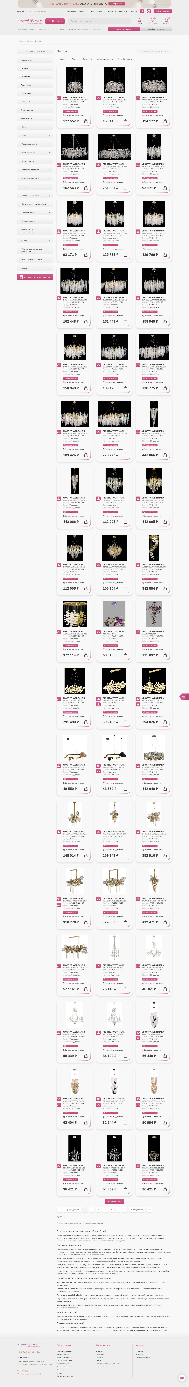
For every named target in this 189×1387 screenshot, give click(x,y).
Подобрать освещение (82, 21)
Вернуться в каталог (36, 51)
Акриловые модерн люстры (69, 1223)
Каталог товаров (63, 1364)
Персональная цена (71, 111)
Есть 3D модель (125, 59)
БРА (52, 29)
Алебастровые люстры (93, 1223)
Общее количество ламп (31, 260)
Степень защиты (28, 221)
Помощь (133, 11)
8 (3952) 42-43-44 (38, 11)
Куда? (24, 135)
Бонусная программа (64, 1351)
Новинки (123, 11)
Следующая (137, 1209)
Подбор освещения (156, 29)
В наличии (87, 59)
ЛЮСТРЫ (96, 29)
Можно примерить (105, 59)
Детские (24, 68)
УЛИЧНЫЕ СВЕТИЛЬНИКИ (78, 29)
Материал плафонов (30, 170)
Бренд (24, 187)
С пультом (25, 102)
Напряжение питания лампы (33, 204)
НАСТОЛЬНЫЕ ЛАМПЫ (25, 29)
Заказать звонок (163, 11)
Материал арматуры (30, 178)
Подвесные (26, 85)
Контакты (99, 1358)
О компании (71, 11)
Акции (74, 59)
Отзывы (99, 1361)
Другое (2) (61, 1217)
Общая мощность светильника (29, 230)
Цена (23, 127)
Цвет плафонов (28, 152)
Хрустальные (26, 60)
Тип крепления (27, 212)
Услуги (82, 11)
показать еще (115, 1201)
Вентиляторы (26, 118)
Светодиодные (27, 110)
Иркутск (20, 11)
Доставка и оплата (64, 1367)
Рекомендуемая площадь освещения (32, 250)
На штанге (25, 77)
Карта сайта (100, 1367)
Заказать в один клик (74, 115)
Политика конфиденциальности (108, 1364)
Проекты (101, 11)
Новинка (62, 59)
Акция (91, 11)
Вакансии (99, 1351)
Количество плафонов (31, 195)
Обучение (139, 1351)
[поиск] (127, 21)
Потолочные (26, 93)
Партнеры (100, 1354)
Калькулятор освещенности (36, 277)
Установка (140, 1354)
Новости (112, 11)
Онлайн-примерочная (65, 1376)
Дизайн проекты (63, 1370)
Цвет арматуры (28, 161)
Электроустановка (123, 29)
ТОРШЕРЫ (42, 29)
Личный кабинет (63, 1354)
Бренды (59, 1373)
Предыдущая (72, 1209)
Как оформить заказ (64, 1361)
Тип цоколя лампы (29, 144)
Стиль (24, 240)
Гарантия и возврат (64, 1358)
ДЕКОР (61, 29)
